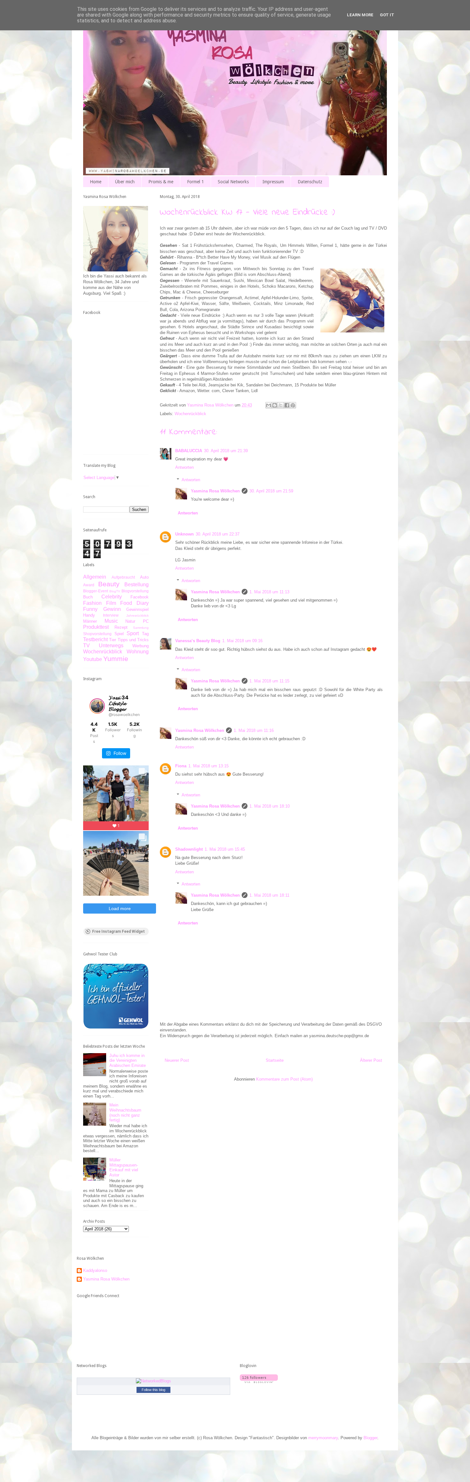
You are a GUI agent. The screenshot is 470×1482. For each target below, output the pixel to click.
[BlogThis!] (274, 405)
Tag (145, 633)
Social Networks (233, 181)
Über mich (125, 181)
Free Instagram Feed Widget (118, 931)
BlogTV (114, 591)
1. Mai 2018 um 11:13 (269, 591)
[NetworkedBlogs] (153, 1381)
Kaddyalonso (95, 1270)
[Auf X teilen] (281, 405)
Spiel (119, 633)
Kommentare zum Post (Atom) (284, 1079)
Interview (111, 615)
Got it (387, 14)
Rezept (121, 627)
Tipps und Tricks (133, 639)
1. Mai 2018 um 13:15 (208, 766)
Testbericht (95, 639)
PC (146, 621)
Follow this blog (153, 1390)
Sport (133, 633)
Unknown (184, 534)
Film (111, 603)
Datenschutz (310, 181)
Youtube (92, 659)
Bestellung (136, 584)
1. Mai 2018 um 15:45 (225, 849)
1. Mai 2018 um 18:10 (269, 806)
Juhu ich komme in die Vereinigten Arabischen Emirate (127, 1060)
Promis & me (160, 181)
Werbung (140, 645)
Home (95, 181)
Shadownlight (189, 849)
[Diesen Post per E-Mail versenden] (268, 405)
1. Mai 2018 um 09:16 (242, 640)
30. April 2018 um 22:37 (217, 534)
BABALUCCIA (188, 450)
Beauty (109, 584)
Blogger (370, 1437)
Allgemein (94, 577)
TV (86, 645)
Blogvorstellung (135, 591)
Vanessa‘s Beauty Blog (197, 640)
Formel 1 (195, 181)
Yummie (115, 658)
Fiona (180, 766)
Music (111, 621)
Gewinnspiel (137, 609)
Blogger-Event (95, 591)
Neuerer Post (177, 1060)
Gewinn (112, 609)
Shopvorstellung (97, 634)
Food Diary (134, 603)
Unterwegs (111, 645)
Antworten (184, 467)
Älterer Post (371, 1060)
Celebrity (111, 596)
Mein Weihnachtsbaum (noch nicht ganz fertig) (125, 1112)
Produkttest (96, 627)
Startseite (275, 1060)
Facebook (139, 597)
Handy (89, 615)
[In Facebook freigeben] (287, 405)
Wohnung (138, 651)
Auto (144, 577)
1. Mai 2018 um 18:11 (269, 895)
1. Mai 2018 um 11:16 (254, 730)
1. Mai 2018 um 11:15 (269, 681)
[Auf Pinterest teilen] (293, 405)
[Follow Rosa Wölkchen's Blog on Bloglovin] (259, 1381)
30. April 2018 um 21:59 (271, 491)
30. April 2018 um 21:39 (226, 450)
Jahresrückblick (137, 615)
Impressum (273, 181)
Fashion (92, 603)
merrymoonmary (323, 1437)
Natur (130, 621)
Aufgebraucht (123, 577)
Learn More (360, 14)
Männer (90, 621)
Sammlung (141, 627)
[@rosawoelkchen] (97, 706)
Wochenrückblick (190, 413)
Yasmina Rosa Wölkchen (215, 491)
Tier (112, 639)
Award (88, 585)
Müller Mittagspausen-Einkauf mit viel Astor (123, 1167)
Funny (90, 609)
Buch (88, 597)
